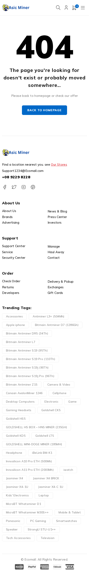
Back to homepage (44, 110)
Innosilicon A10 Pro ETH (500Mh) (29, 461)
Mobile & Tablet (70, 512)
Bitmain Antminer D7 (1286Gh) (57, 325)
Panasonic (13, 521)
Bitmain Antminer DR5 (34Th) (27, 333)
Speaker (12, 529)
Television (48, 538)
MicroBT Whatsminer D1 (23, 504)
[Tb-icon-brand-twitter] (14, 187)
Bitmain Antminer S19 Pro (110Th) (30, 359)
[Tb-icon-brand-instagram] (23, 187)
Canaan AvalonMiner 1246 (24, 393)
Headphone (14, 453)
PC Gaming (38, 521)
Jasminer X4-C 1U (50, 487)
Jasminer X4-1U (17, 487)
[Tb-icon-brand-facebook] (4, 187)
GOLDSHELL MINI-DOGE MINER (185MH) (34, 444)
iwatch (68, 470)
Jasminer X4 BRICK (46, 478)
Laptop (44, 495)
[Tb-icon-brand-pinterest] (32, 187)
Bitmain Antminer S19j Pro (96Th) (30, 376)
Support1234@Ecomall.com (23, 171)
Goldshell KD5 (15, 436)
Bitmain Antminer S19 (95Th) (27, 350)
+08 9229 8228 (16, 177)
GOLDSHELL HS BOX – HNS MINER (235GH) (36, 427)
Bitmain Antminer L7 (20, 342)
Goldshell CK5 (51, 410)
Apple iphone (15, 325)
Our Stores (59, 164)
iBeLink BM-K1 (42, 453)
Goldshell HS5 (15, 418)
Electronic (51, 401)
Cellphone (59, 393)
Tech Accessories (18, 538)
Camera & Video (58, 384)
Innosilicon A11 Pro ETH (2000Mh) (30, 470)
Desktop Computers (20, 401)
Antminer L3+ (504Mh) (48, 316)
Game (72, 401)
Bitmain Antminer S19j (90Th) (27, 367)
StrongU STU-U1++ (42, 529)
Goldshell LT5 (44, 436)
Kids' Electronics (17, 495)
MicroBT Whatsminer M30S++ (27, 512)
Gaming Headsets (18, 410)
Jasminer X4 (14, 478)
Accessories (14, 316)
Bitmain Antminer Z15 (21, 384)
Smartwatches (66, 521)
